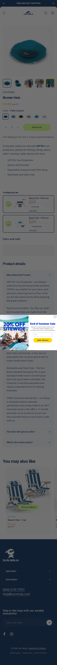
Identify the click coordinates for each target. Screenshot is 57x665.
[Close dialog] (55, 316)
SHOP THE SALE (42, 340)
